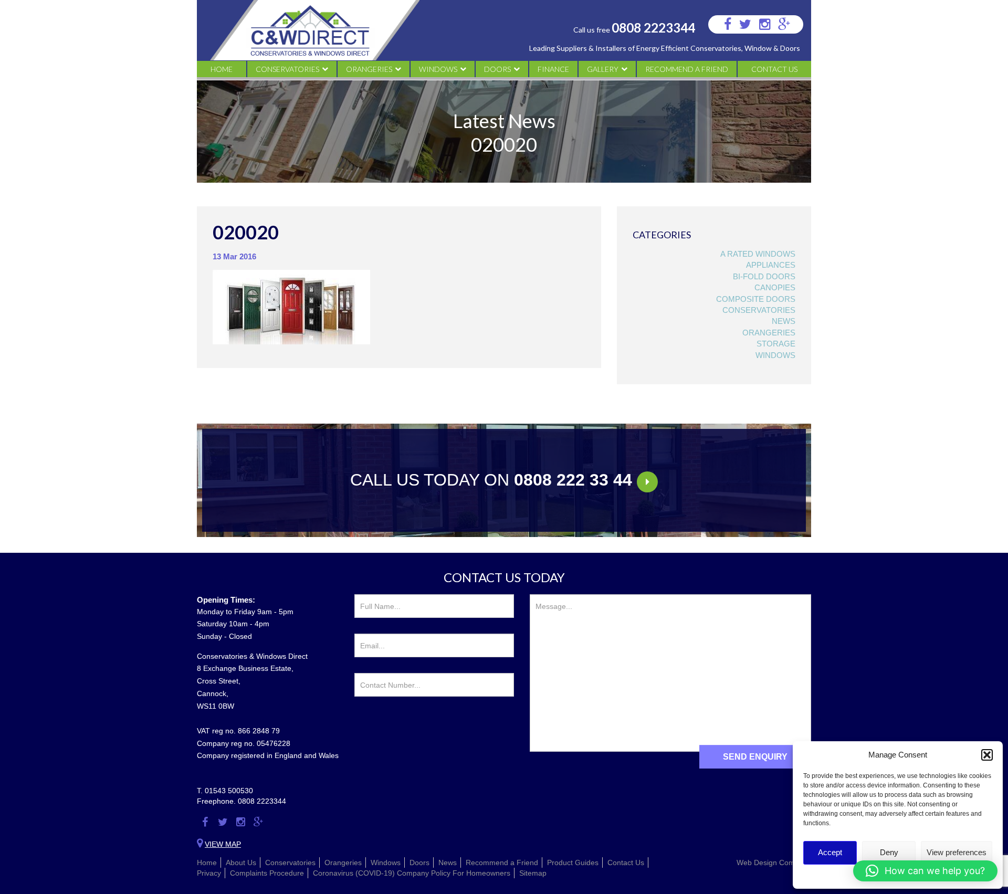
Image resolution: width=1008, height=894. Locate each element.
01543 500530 (229, 790)
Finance (553, 69)
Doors (497, 69)
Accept (830, 852)
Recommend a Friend (686, 69)
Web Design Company (774, 862)
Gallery (602, 69)
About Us (241, 862)
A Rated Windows (757, 253)
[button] (987, 755)
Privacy (209, 873)
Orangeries (369, 69)
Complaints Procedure (267, 873)
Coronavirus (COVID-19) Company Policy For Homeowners (411, 873)
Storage (776, 343)
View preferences (956, 852)
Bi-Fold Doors (764, 276)
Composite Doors (755, 299)
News (783, 321)
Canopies (774, 287)
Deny (889, 852)
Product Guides (572, 862)
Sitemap (533, 873)
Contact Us (774, 69)
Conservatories (287, 69)
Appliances (770, 264)
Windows (438, 69)
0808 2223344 (653, 27)
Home (222, 69)
